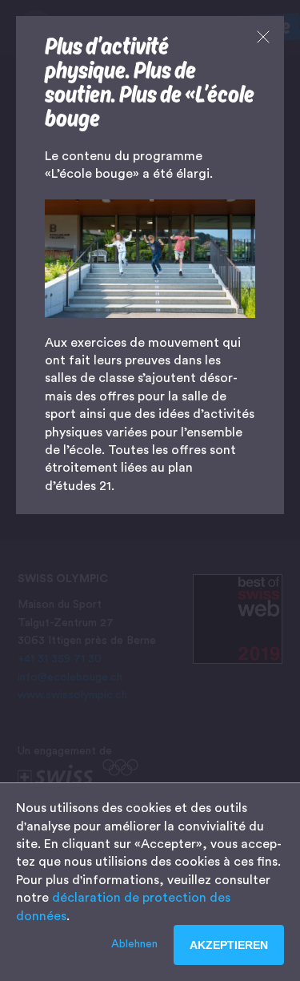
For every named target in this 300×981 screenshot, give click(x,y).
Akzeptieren (229, 945)
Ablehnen (134, 944)
